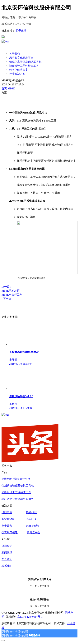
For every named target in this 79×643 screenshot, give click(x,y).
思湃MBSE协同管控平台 (16, 479)
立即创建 (34, 635)
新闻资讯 (7, 552)
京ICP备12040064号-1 (30, 616)
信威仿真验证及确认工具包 (18, 485)
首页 (5, 88)
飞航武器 (7, 512)
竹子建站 (21, 30)
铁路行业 (31, 512)
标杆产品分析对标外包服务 (18, 499)
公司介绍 (7, 545)
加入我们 (7, 559)
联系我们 (7, 565)
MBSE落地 (32, 525)
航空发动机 (8, 519)
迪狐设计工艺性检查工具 (16, 492)
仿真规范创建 (10, 532)
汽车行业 (31, 519)
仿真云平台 (33, 532)
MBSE (11, 88)
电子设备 (7, 525)
